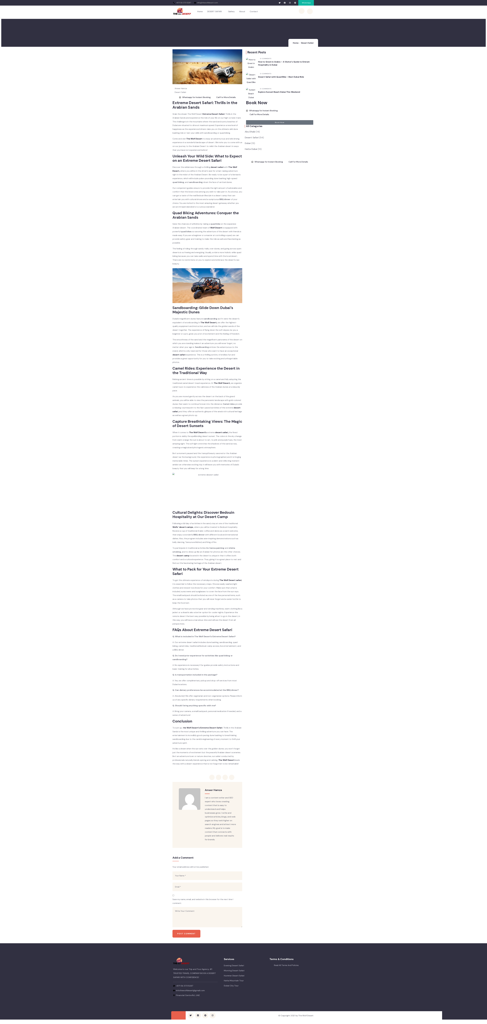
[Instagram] (290, 3)
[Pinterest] (295, 3)
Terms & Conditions (281, 959)
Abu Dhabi (250, 131)
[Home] (182, 11)
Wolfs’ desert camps (182, 527)
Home (295, 43)
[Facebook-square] (198, 1015)
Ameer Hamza (181, 88)
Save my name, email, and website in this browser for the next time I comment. (202, 901)
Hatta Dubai (251, 149)
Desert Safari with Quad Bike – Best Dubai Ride (281, 77)
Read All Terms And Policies (286, 965)
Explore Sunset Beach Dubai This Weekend (279, 92)
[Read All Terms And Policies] (270, 965)
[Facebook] (285, 3)
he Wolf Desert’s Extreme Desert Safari (203, 727)
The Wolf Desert (194, 138)
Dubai (248, 143)
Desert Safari (307, 43)
